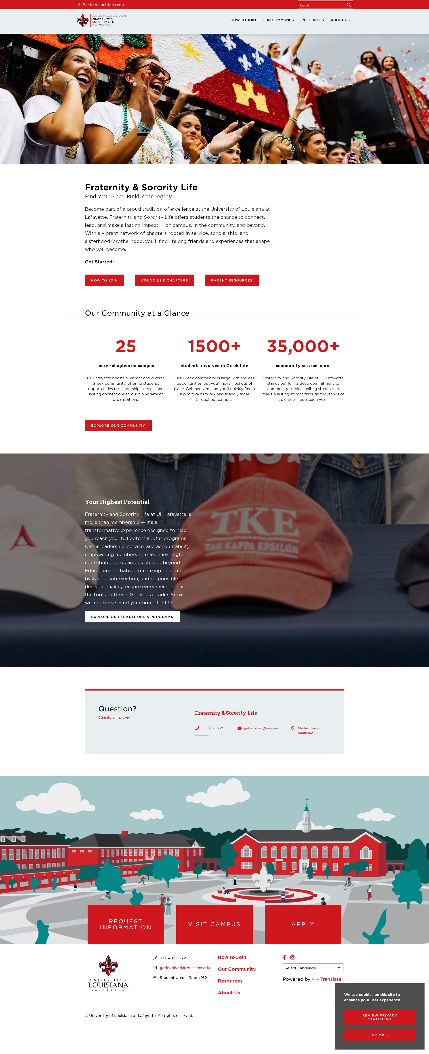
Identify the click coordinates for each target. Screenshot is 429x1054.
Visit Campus (214, 924)
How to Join (243, 20)
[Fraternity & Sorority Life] (101, 20)
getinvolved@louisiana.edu (263, 728)
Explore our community (118, 425)
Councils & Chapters (164, 280)
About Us (340, 20)
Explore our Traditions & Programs (132, 617)
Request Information (126, 924)
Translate (331, 979)
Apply (303, 924)
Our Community (279, 20)
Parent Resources (231, 280)
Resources (312, 20)
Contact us (111, 717)
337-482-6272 (212, 728)
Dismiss (380, 1035)
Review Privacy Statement (379, 1017)
